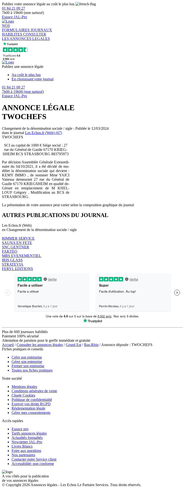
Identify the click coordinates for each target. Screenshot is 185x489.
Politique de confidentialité (32, 400)
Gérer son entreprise (27, 362)
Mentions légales (24, 387)
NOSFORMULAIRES (16, 28)
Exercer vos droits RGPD (31, 404)
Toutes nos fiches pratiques (32, 370)
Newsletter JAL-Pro (27, 442)
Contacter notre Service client (34, 459)
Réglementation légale (28, 408)
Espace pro (20, 429)
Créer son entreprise (27, 357)
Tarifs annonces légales (29, 433)
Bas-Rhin (91, 345)
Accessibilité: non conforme (33, 464)
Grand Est (73, 345)
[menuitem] (97, 75)
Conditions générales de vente (34, 391)
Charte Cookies (23, 395)
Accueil (8, 345)
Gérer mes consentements (31, 413)
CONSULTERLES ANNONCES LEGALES (26, 36)
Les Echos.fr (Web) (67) (43, 133)
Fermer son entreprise (28, 366)
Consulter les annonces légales (40, 345)
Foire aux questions (26, 451)
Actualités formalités (27, 438)
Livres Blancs (22, 446)
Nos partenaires (23, 455)
